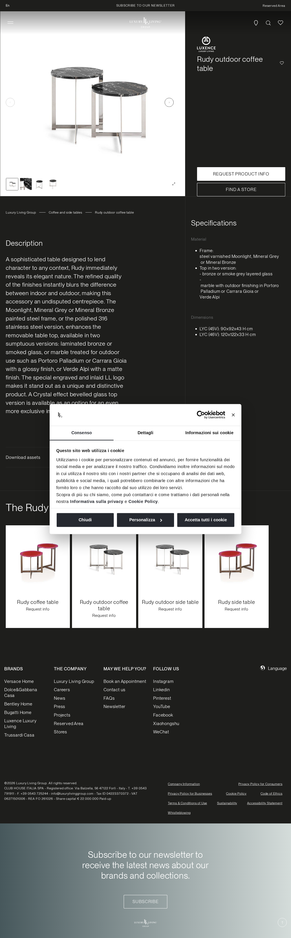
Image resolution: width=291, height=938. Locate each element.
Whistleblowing (179, 813)
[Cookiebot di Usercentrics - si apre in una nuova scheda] (206, 415)
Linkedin (161, 689)
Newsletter (114, 706)
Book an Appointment (125, 681)
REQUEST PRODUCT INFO (241, 174)
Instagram (163, 681)
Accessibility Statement (264, 803)
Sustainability (227, 803)
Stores (60, 731)
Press (59, 706)
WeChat (161, 731)
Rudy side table (236, 602)
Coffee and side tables (65, 212)
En (7, 5)
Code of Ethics (271, 794)
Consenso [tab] (81, 432)
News (59, 698)
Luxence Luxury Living (20, 723)
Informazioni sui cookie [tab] (209, 432)
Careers (62, 689)
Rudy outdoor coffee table (104, 605)
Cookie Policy (143, 501)
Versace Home (19, 681)
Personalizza (142, 519)
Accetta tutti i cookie (206, 519)
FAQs (109, 698)
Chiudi (85, 519)
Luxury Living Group (21, 212)
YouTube (161, 706)
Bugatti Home (18, 712)
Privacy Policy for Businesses (190, 794)
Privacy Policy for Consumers (260, 784)
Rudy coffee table (38, 602)
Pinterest (162, 698)
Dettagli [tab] (146, 432)
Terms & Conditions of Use (187, 803)
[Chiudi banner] (233, 414)
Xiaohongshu (166, 723)
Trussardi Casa (19, 734)
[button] (10, 22)
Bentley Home (18, 703)
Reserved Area (69, 723)
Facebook (163, 714)
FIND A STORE (241, 189)
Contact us (114, 689)
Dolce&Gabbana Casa (20, 692)
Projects (62, 714)
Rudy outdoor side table (170, 602)
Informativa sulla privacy (96, 501)
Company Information (184, 784)
